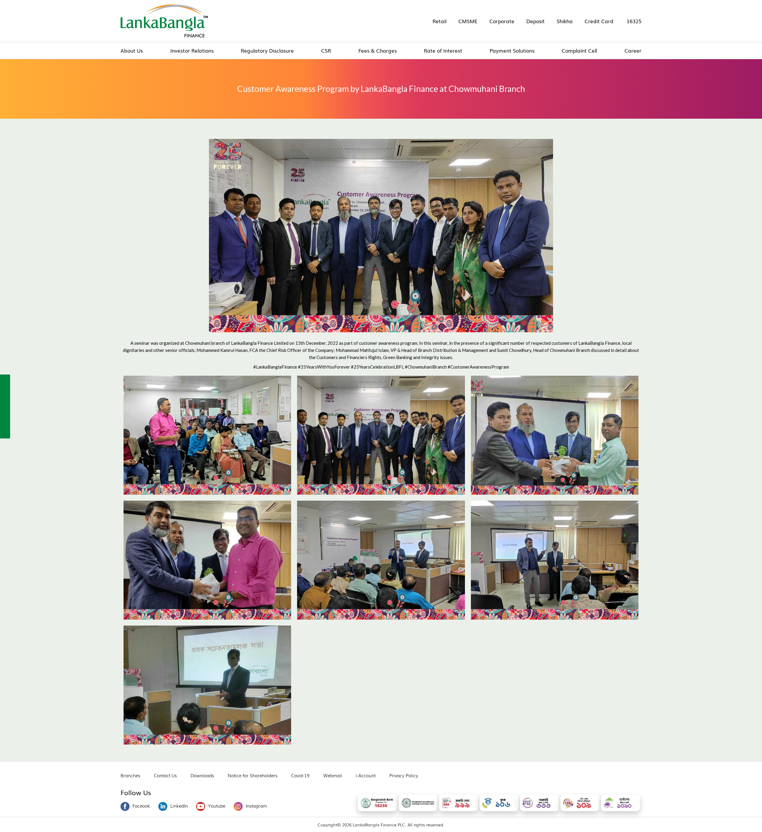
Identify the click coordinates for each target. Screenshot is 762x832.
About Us (132, 50)
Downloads (202, 775)
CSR (326, 50)
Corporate (501, 21)
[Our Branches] (5, 406)
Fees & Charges (377, 50)
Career (632, 50)
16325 (634, 21)
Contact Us (165, 775)
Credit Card (599, 21)
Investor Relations (192, 50)
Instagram (256, 805)
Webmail (332, 775)
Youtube (216, 805)
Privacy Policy (403, 775)
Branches (130, 775)
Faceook (141, 805)
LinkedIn (179, 805)
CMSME (467, 21)
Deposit (535, 21)
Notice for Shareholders (252, 775)
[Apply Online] (5, 380)
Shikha (565, 21)
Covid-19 (300, 775)
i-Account (366, 775)
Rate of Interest (443, 50)
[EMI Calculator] (5, 419)
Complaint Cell (579, 50)
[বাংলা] (5, 432)
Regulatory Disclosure (267, 50)
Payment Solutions (512, 50)
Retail (439, 21)
